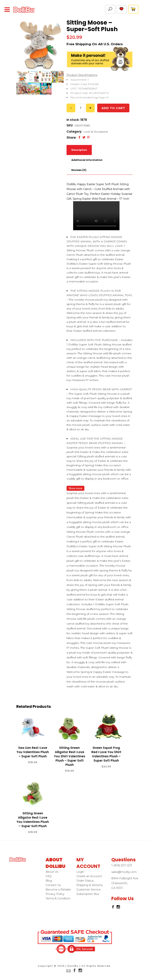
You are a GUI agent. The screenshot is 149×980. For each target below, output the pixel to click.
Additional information (86, 160)
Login (80, 871)
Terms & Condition (58, 898)
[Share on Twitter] (83, 137)
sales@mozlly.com (124, 872)
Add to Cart (18, 762)
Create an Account (89, 876)
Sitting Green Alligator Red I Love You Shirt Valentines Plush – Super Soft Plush (69, 756)
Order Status (85, 880)
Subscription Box (87, 894)
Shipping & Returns (89, 885)
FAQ (49, 876)
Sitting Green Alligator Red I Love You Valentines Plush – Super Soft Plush (32, 819)
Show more (75, 488)
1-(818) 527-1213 (121, 865)
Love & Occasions (95, 131)
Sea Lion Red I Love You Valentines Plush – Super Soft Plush (32, 752)
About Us (52, 871)
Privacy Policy (55, 894)
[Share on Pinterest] (88, 137)
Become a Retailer (58, 889)
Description (79, 150)
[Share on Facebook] (79, 137)
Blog (49, 880)
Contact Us (53, 885)
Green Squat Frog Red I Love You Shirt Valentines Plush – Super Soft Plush (106, 754)
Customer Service (88, 889)
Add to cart (113, 108)
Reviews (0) (78, 170)
